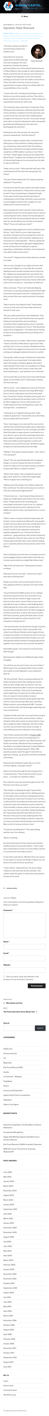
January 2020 (8, 1269)
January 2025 (8, 1181)
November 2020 (10, 1232)
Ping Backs (7, 1081)
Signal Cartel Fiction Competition (16, 1095)
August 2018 (8, 1330)
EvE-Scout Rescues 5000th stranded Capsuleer (22, 1144)
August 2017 (8, 1362)
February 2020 (9, 1265)
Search (6, 1023)
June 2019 (7, 1302)
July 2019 (7, 1297)
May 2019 (7, 1306)
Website (6, 965)
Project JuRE (36, 735)
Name (6, 942)
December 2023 (10, 1191)
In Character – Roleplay (12, 1077)
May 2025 (7, 1177)
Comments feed (10, 1390)
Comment (8, 910)
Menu (26, 16)
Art (4, 1058)
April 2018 (7, 1334)
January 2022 (8, 1205)
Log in (5, 1381)
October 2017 (8, 1353)
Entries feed (8, 1386)
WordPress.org (9, 1395)
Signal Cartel (28, 5)
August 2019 (8, 1293)
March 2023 (8, 1200)
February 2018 (9, 1339)
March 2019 (8, 1316)
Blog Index (7, 1063)
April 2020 (7, 1256)
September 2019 (10, 1288)
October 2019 (8, 1283)
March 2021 (8, 1219)
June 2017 (7, 1367)
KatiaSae (27, 25)
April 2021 (7, 1214)
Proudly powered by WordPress (14, 1411)
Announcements (10, 1053)
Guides (6, 1072)
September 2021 (10, 1209)
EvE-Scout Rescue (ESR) (13, 1067)
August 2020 (8, 1237)
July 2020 (7, 1242)
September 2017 (10, 1357)
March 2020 (8, 1260)
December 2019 (9, 1274)
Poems (6, 1086)
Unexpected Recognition (13, 1132)
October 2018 (8, 1325)
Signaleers (12, 888)
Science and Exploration (13, 1091)
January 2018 (8, 1344)
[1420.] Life (7, 1049)
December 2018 (9, 1320)
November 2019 (9, 1279)
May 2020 (7, 1251)
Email (6, 953)
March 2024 (8, 1186)
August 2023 (8, 1195)
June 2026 (7, 1172)
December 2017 (9, 1348)
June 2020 (7, 1246)
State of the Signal (10, 1104)
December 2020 (10, 1228)
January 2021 (8, 1223)
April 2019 (7, 1311)
